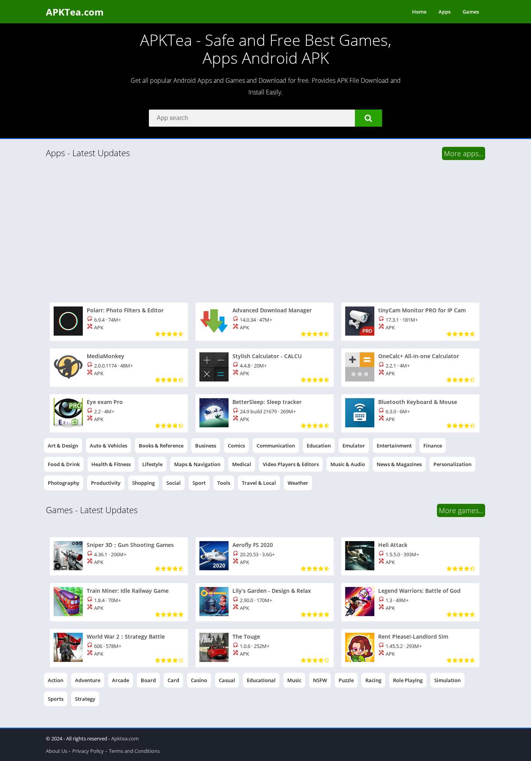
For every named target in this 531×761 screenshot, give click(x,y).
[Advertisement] (265, 230)
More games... (461, 510)
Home (419, 11)
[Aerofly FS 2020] (265, 556)
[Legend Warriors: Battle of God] (410, 602)
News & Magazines (399, 464)
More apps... (463, 153)
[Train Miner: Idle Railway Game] (119, 602)
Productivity (106, 482)
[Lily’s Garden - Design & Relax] (265, 602)
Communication (276, 445)
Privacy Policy (88, 750)
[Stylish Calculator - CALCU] (265, 367)
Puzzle (346, 680)
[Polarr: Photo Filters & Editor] (119, 322)
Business (205, 445)
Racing (373, 680)
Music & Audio (347, 464)
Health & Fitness (111, 464)
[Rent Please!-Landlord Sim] (410, 648)
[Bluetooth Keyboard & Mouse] (410, 413)
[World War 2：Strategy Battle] (119, 648)
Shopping (143, 482)
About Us (56, 750)
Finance (432, 445)
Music (294, 680)
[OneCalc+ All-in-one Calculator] (410, 367)
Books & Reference (161, 445)
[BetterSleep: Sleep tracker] (265, 413)
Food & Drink (64, 464)
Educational (261, 680)
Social (173, 482)
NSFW (320, 680)
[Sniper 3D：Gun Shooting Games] (119, 556)
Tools (223, 482)
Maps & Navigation (197, 464)
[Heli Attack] (410, 556)
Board (148, 680)
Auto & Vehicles (108, 445)
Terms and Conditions (134, 750)
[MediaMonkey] (119, 367)
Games (471, 11)
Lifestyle (152, 464)
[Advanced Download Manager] (265, 322)
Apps (444, 11)
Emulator (353, 445)
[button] (368, 118)
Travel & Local (259, 482)
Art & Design (63, 445)
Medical (241, 464)
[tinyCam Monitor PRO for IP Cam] (410, 322)
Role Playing (408, 680)
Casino (199, 680)
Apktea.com (125, 738)
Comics (236, 445)
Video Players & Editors (291, 464)
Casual (227, 680)
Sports (55, 698)
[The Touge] (265, 648)
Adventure (87, 680)
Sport (199, 482)
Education (319, 445)
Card (173, 680)
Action (55, 680)
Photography (63, 482)
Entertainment (394, 445)
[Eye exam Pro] (119, 413)
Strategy (85, 698)
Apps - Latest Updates (88, 152)
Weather (298, 482)
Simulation (447, 680)
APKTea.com (75, 11)
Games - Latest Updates (92, 509)
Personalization (452, 464)
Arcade (120, 680)
